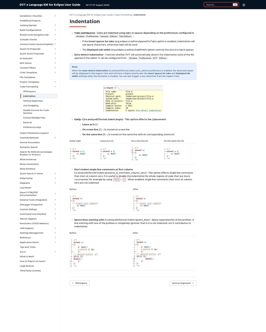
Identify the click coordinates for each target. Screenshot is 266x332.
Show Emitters (27, 168)
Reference (25, 237)
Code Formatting (29, 86)
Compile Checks (28, 39)
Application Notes (29, 242)
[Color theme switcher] (243, 4)
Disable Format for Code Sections (36, 111)
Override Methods (29, 137)
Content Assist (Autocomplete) (36, 44)
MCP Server (26, 63)
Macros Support (28, 218)
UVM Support (27, 228)
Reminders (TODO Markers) (34, 223)
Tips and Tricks (28, 247)
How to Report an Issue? (33, 261)
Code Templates (28, 72)
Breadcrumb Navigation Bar (34, 34)
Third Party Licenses (30, 270)
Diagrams (25, 183)
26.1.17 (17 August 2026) (97, 5)
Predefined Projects (30, 20)
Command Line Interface (33, 214)
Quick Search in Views (31, 173)
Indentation (29, 96)
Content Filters (28, 67)
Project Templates (29, 82)
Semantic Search (29, 147)
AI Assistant (26, 58)
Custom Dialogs (28, 209)
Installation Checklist (31, 16)
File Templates (27, 77)
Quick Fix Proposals (30, 49)
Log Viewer (25, 187)
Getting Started (28, 25)
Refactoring (26, 178)
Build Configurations (31, 30)
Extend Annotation (30, 142)
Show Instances (28, 159)
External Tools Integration (33, 200)
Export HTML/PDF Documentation (29, 193)
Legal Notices (27, 266)
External (27, 122)
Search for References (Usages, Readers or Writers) (36, 153)
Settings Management (31, 233)
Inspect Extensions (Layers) (34, 133)
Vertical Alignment (33, 100)
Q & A (23, 251)
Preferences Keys (32, 127)
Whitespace (29, 91)
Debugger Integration (31, 204)
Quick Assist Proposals (32, 53)
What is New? (27, 256)
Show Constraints (29, 164)
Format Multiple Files (34, 117)
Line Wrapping (30, 105)
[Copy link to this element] (102, 21)
